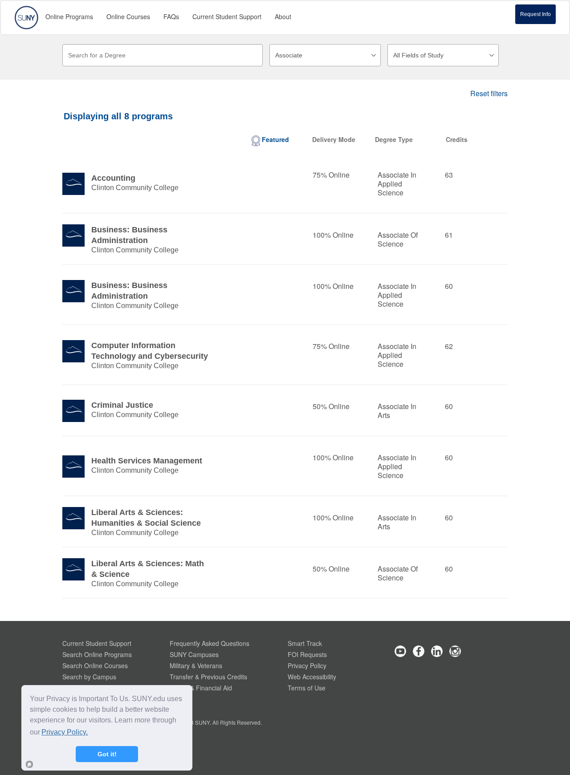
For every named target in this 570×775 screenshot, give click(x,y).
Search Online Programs (97, 654)
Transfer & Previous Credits (208, 676)
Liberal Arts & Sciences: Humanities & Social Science (146, 517)
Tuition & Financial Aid (201, 687)
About (283, 16)
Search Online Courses (95, 665)
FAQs (171, 16)
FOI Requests (307, 654)
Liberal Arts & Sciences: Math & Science (147, 569)
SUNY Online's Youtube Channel (400, 651)
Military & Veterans (196, 665)
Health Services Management (146, 460)
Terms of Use (307, 687)
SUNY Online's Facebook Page (418, 651)
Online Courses (128, 16)
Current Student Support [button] (226, 16)
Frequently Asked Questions (209, 643)
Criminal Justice (122, 405)
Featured (275, 139)
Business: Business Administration (129, 235)
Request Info (535, 14)
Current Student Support (96, 643)
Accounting (113, 178)
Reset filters (489, 93)
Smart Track (305, 643)
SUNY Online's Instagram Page (455, 651)
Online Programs (69, 16)
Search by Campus (89, 676)
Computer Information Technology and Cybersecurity (149, 351)
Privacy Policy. (64, 732)
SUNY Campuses (194, 654)
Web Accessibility (312, 676)
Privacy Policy (307, 665)
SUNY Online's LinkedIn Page (437, 651)
